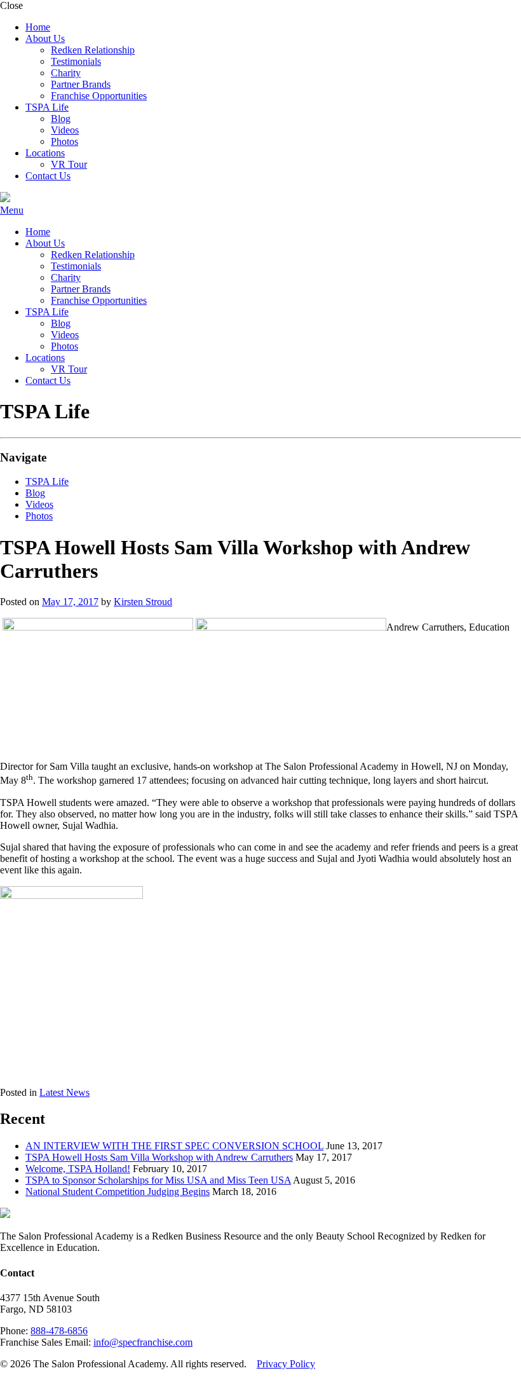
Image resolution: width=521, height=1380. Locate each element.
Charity (66, 72)
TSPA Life (47, 107)
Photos (64, 141)
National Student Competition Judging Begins (117, 1191)
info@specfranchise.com (143, 1342)
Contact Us (48, 175)
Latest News (64, 1092)
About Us (45, 38)
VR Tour (69, 164)
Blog (61, 118)
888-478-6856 (59, 1330)
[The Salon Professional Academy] (5, 198)
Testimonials (76, 61)
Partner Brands (81, 84)
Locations (45, 152)
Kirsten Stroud (143, 601)
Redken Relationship (93, 49)
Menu (12, 210)
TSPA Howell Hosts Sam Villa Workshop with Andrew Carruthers (159, 1157)
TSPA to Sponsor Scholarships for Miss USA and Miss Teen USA (158, 1180)
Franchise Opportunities (99, 95)
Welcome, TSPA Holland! (77, 1168)
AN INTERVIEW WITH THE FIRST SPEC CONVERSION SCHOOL (174, 1145)
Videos (65, 130)
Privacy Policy (286, 1363)
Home (37, 27)
